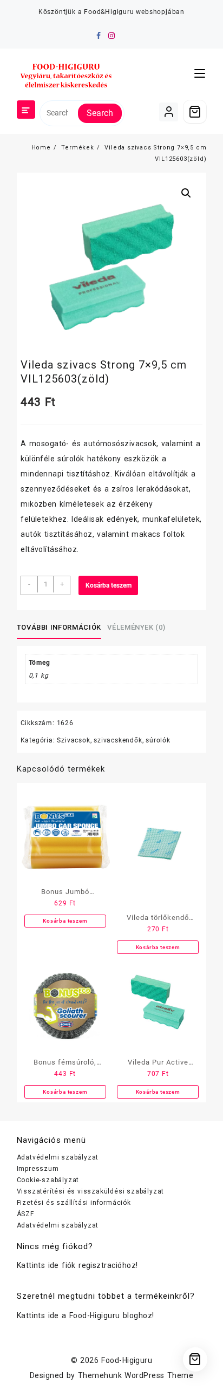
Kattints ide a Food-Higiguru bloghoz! (85, 1315)
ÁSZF (25, 1214)
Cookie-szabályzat (48, 1180)
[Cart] (194, 111)
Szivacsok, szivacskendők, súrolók (113, 740)
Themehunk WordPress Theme (135, 1375)
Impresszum (38, 1168)
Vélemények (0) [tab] (136, 627)
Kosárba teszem (109, 585)
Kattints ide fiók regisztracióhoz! (77, 1265)
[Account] (168, 112)
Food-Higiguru (126, 1360)
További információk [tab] (59, 627)
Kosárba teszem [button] (65, 921)
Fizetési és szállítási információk (74, 1202)
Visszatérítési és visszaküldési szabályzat (91, 1191)
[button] (186, 193)
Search (100, 113)
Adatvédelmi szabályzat (58, 1157)
